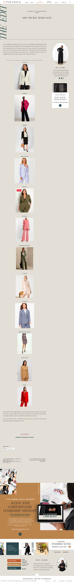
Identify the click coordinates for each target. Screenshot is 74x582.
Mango (24, 93)
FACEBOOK (31, 437)
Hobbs (25, 125)
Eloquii (24, 186)
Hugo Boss (24, 357)
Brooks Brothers (24, 331)
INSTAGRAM (24, 437)
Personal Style (32, 11)
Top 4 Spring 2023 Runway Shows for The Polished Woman (37, 460)
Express (24, 216)
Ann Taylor (24, 156)
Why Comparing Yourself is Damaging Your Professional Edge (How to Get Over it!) (12, 460)
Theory (24, 62)
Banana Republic (24, 245)
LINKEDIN (17, 437)
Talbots (24, 301)
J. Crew (24, 273)
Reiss (24, 384)
